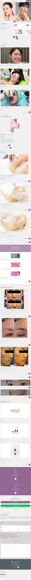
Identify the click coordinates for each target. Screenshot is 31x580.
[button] (14, 37)
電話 (26, 1)
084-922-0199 (16, 509)
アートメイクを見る (25, 387)
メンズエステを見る (25, 397)
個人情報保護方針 (3, 571)
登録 (30, 1)
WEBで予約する (15, 502)
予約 (28, 1)
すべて (14, 21)
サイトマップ (2, 572)
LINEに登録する (15, 505)
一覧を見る (14, 38)
